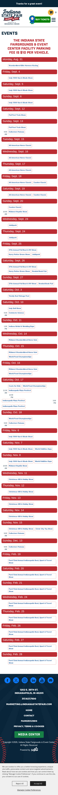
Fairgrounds (29, 720)
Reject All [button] (19, 783)
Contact (29, 715)
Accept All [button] (38, 783)
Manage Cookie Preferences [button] (29, 790)
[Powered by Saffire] (34, 749)
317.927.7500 (29, 698)
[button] (54, 20)
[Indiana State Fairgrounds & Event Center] (11, 17)
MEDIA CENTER (29, 734)
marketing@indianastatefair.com (29, 704)
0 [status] (56, 12)
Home (29, 710)
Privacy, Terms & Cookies (29, 726)
